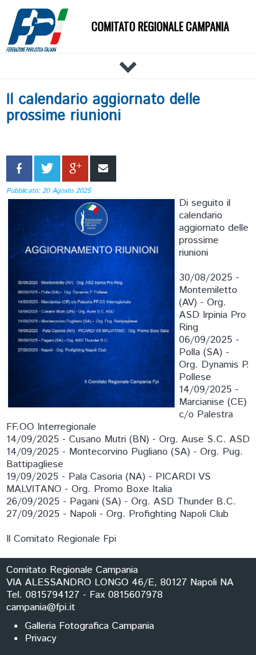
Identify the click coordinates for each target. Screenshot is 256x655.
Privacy (41, 638)
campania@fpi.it (40, 607)
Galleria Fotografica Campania (89, 626)
